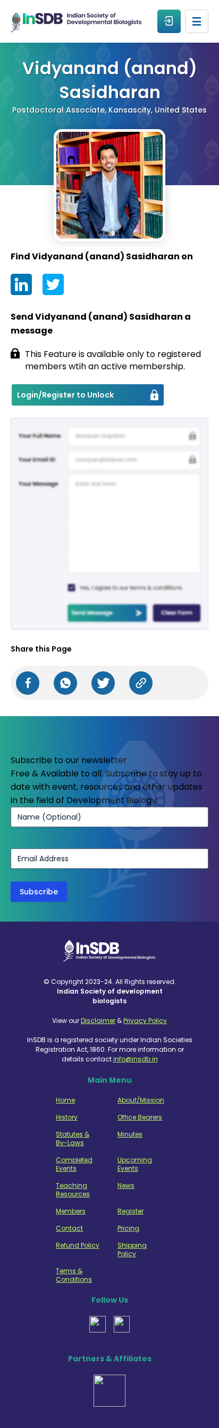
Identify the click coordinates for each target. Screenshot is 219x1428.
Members (71, 1211)
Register (130, 1211)
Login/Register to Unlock (65, 395)
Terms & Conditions (74, 1275)
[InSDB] (76, 21)
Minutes (129, 1134)
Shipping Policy (132, 1249)
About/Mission (139, 1100)
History (67, 1117)
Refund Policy (77, 1245)
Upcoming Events (134, 1164)
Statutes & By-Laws (72, 1138)
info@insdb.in (135, 1059)
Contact (69, 1228)
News (125, 1185)
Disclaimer (98, 1020)
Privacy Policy (145, 1020)
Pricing (128, 1228)
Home (65, 1100)
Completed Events (74, 1164)
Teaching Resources (73, 1190)
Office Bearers (139, 1117)
